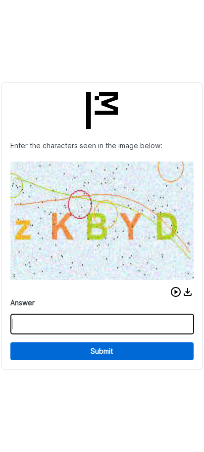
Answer (22, 302)
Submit (102, 351)
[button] (176, 292)
